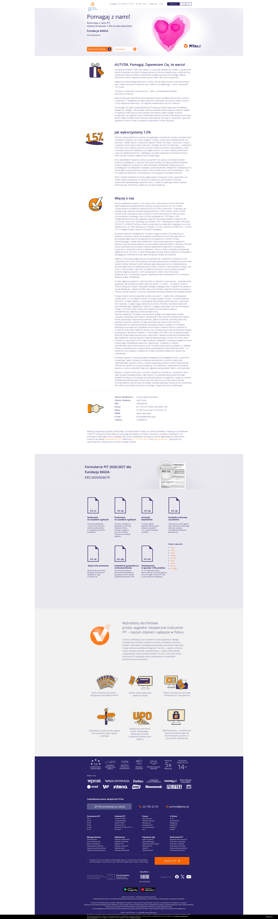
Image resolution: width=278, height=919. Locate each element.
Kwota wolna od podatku (177, 846)
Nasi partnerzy (174, 821)
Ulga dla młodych (147, 850)
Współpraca (173, 823)
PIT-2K (172, 566)
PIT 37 (140, 439)
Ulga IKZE (145, 848)
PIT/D (172, 550)
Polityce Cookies (136, 917)
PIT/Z (172, 561)
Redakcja (172, 827)
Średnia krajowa (92, 839)
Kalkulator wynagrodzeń (122, 839)
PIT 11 (134, 439)
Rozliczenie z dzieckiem (177, 844)
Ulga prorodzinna (147, 839)
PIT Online (118, 829)
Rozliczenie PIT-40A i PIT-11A (123, 827)
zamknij (268, 917)
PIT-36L (120, 559)
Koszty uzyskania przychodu (178, 848)
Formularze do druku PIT (177, 850)
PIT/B (172, 548)
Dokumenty (173, 825)
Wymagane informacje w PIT (178, 839)
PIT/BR (172, 556)
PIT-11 (145, 4)
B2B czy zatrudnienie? (93, 844)
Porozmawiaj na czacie (111, 806)
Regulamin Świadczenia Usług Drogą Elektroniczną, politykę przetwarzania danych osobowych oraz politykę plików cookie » (153, 914)
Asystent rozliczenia (148, 821)
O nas (172, 818)
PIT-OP (147, 559)
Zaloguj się (186, 4)
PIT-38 (147, 511)
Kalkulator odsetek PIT (121, 846)
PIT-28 (138, 4)
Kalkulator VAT (119, 844)
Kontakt (172, 829)
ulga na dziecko (160, 439)
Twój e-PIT (153, 4)
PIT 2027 (122, 4)
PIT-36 (120, 511)
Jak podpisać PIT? (147, 825)
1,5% (161, 4)
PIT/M (172, 563)
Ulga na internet (147, 846)
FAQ (143, 829)
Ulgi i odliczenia (147, 818)
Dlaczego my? (146, 823)
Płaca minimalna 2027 (93, 842)
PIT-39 (93, 559)
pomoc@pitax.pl (179, 806)
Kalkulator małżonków (121, 842)
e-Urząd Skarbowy (120, 821)
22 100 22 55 (150, 806)
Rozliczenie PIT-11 (120, 825)
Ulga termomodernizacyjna (150, 844)
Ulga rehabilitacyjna (148, 842)
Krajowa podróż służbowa (95, 846)
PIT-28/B (173, 569)
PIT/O (172, 553)
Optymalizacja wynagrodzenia (96, 850)
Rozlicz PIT (173, 4)
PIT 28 (147, 439)
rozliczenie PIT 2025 (113, 439)
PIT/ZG (172, 558)
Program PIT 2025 (120, 818)
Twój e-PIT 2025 (119, 823)
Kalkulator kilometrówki (122, 850)
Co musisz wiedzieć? (148, 827)
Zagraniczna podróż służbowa (96, 848)
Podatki (113, 4)
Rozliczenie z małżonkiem (178, 842)
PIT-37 (131, 4)
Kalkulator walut (119, 848)
